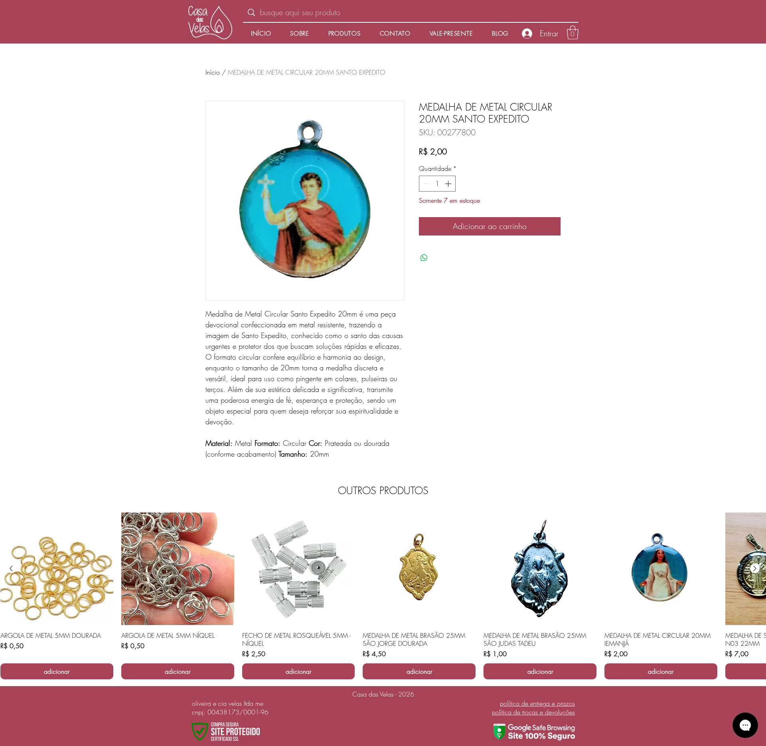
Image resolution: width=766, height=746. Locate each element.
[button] (572, 33)
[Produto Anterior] (11, 568)
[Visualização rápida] (56, 569)
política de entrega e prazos (537, 703)
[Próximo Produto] (755, 568)
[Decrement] (425, 183)
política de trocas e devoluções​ (533, 712)
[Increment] (448, 183)
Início (212, 72)
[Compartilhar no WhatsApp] (424, 258)
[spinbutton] (437, 183)
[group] (383, 596)
